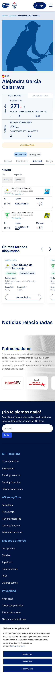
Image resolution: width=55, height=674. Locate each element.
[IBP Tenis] (5, 5)
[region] (27, 649)
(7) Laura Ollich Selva (22, 228)
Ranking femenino (11, 482)
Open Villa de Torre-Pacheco (22, 212)
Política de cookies (17, 646)
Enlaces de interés (14, 540)
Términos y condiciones (14, 619)
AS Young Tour (34, 154)
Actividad (37, 161)
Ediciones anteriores (12, 489)
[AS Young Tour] (14, 5)
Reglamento (8, 468)
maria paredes (22, 203)
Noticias (6, 555)
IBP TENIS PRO (14, 95)
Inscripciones (8, 548)
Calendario (7, 505)
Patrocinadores (9, 569)
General (8, 161)
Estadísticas (22, 161)
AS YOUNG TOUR (40, 95)
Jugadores (12, 15)
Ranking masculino (11, 475)
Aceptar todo (27, 654)
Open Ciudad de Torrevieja (21, 188)
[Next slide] (50, 249)
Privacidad (9, 591)
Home (4, 15)
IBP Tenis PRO (11, 453)
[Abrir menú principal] (50, 5)
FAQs (4, 576)
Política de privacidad (12, 605)
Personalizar (27, 661)
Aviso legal (7, 598)
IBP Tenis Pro (20, 154)
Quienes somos (10, 582)
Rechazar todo (27, 668)
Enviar (6, 435)
